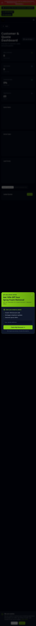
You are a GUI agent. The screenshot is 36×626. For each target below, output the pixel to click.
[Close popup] (32, 295)
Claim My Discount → (18, 327)
